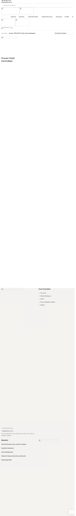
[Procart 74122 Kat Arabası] (9, 44)
